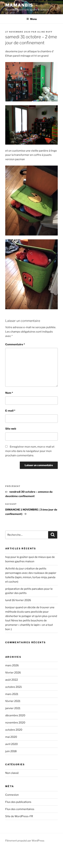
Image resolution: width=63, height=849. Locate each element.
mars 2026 (12, 665)
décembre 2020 (15, 715)
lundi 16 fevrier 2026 (18, 600)
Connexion (12, 794)
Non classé (12, 773)
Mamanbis (19, 5)
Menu (33, 18)
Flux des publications (18, 802)
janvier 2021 (12, 708)
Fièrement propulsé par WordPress (24, 840)
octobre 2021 (13, 687)
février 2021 (12, 701)
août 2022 (11, 679)
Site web (10, 428)
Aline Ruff (44, 32)
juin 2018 (11, 751)
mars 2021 (11, 694)
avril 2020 (11, 744)
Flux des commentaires (19, 809)
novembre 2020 (15, 722)
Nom (9, 392)
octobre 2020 (13, 729)
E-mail (10, 410)
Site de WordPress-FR (19, 816)
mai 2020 (11, 737)
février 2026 (13, 672)
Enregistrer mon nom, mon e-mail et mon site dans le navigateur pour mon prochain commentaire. (29, 451)
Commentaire (15, 344)
